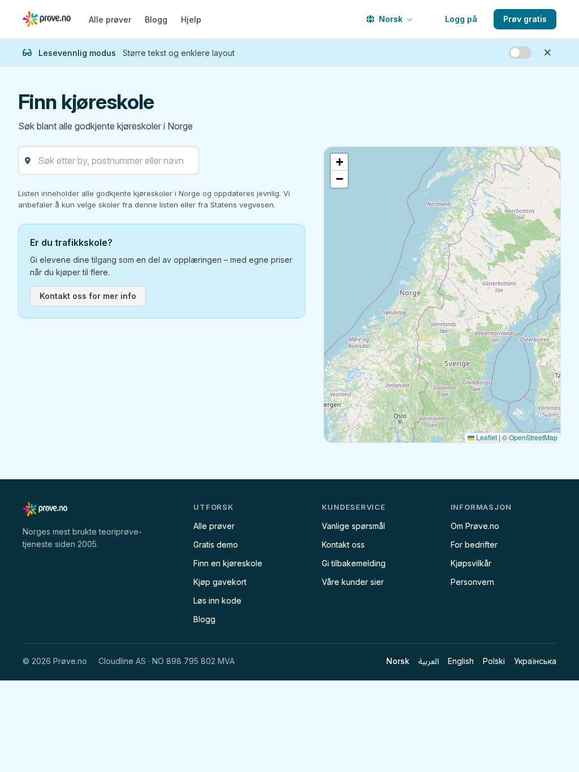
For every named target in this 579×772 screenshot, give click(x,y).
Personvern (472, 582)
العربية (428, 661)
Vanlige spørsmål (353, 526)
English (461, 661)
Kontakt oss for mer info (88, 296)
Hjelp (191, 19)
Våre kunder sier (353, 582)
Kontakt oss (343, 544)
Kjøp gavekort (220, 582)
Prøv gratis (525, 19)
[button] (339, 162)
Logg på (461, 19)
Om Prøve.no (475, 526)
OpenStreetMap (533, 437)
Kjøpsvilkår (471, 563)
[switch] (520, 52)
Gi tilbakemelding (354, 563)
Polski (494, 661)
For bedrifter (474, 544)
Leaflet (485, 437)
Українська (535, 661)
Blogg (156, 19)
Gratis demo (215, 544)
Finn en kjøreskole (227, 563)
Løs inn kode (217, 600)
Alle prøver (110, 19)
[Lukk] (547, 53)
